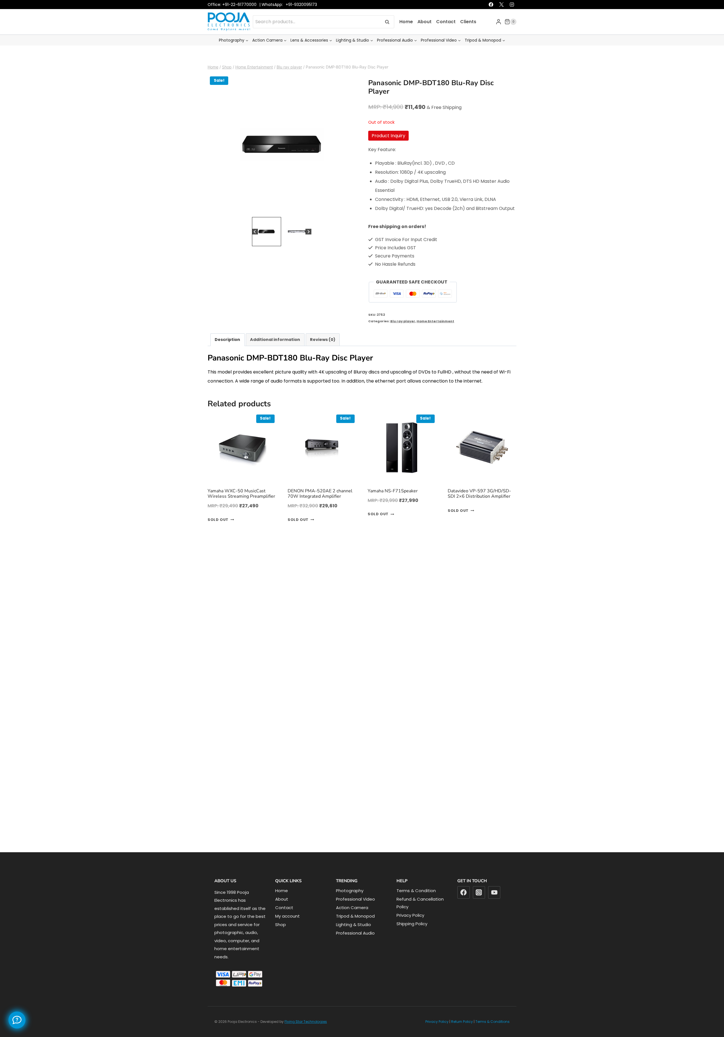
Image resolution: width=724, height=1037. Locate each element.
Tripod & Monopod (355, 928)
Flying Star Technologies (306, 1033)
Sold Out (218, 531)
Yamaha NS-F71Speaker (393, 503)
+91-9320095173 (301, 16)
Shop (280, 936)
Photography (349, 902)
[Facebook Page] (16, 1020)
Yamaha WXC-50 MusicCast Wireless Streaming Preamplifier (241, 505)
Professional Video (355, 911)
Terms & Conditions (492, 1033)
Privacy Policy (410, 927)
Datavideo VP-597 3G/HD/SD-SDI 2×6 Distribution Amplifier (479, 505)
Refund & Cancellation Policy (420, 915)
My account (287, 928)
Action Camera (352, 919)
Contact (446, 33)
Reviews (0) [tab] (322, 351)
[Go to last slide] (255, 243)
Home (406, 33)
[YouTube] (494, 904)
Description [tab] (227, 351)
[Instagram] (511, 16)
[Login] (498, 33)
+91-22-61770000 (239, 16)
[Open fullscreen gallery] (350, 222)
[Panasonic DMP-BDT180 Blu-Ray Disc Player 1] (282, 156)
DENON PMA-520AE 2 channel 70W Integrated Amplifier (320, 505)
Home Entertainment (435, 333)
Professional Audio (355, 945)
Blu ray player (402, 333)
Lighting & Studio (353, 936)
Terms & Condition (416, 902)
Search (388, 33)
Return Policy (462, 1033)
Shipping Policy (412, 936)
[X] (501, 16)
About (424, 33)
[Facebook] (490, 16)
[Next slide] (308, 243)
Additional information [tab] (275, 351)
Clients (468, 33)
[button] (266, 243)
